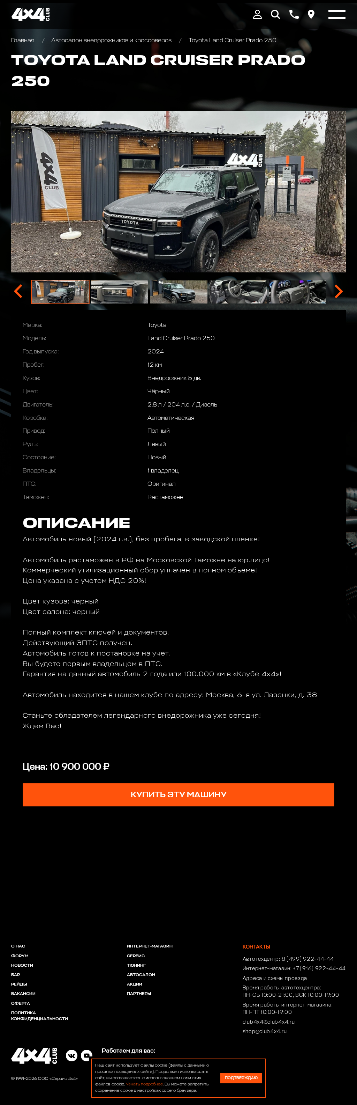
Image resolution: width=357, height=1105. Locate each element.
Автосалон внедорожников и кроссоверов (111, 41)
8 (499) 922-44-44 (308, 959)
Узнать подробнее (144, 1084)
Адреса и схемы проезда (275, 978)
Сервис (136, 956)
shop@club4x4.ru (265, 1031)
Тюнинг (136, 966)
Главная (23, 41)
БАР (15, 975)
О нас (18, 946)
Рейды (19, 984)
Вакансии (23, 994)
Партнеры (139, 994)
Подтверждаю (241, 1078)
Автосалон (141, 975)
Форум (19, 956)
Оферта (20, 1004)
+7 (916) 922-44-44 (319, 968)
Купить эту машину (179, 795)
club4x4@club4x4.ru (269, 1022)
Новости (22, 966)
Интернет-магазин (150, 946)
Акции (134, 984)
